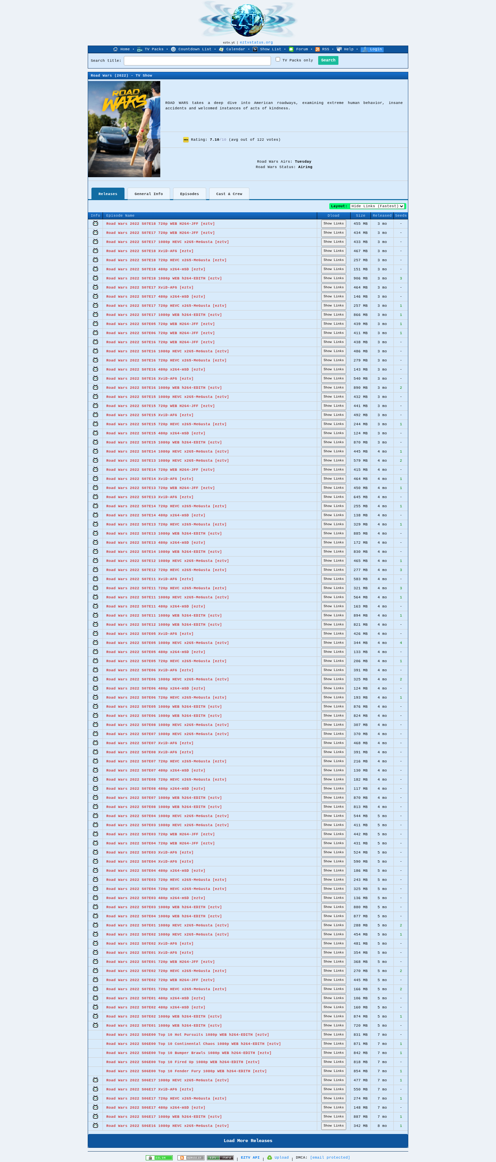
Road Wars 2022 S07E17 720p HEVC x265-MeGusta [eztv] (166, 306)
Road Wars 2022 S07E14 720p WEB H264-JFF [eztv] (160, 470)
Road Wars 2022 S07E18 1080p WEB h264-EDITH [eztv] (164, 278)
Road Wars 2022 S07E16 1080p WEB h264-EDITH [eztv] (164, 388)
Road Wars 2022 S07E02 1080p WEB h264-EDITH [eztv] (164, 1017)
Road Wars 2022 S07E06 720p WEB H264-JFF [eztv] (160, 333)
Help (349, 49)
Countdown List (195, 49)
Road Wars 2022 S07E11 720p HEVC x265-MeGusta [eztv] (166, 588)
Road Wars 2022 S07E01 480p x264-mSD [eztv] (155, 998)
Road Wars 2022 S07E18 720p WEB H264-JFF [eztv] (160, 224)
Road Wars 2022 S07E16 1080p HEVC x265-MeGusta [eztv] (167, 351)
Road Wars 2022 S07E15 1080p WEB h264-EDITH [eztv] (164, 442)
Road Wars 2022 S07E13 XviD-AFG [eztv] (150, 497)
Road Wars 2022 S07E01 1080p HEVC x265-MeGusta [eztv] (167, 925)
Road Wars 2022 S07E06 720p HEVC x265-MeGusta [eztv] (166, 698)
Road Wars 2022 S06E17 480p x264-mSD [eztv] (155, 1108)
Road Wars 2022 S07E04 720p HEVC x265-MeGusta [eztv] (166, 889)
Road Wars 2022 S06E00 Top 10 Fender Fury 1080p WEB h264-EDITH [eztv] (186, 1071)
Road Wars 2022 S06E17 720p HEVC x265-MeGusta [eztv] (166, 1099)
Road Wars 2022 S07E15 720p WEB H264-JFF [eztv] (160, 406)
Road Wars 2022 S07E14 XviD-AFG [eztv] (150, 479)
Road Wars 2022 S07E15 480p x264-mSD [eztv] (155, 433)
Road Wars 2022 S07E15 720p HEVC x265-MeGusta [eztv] (166, 424)
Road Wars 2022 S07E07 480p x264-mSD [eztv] (155, 770)
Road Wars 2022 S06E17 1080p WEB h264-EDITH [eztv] (164, 1117)
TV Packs (154, 49)
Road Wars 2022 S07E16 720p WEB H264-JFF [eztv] (160, 342)
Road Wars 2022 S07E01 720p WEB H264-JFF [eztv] (160, 962)
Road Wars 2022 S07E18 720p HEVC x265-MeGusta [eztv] (166, 260)
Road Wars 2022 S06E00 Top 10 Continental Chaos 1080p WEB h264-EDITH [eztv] (193, 1044)
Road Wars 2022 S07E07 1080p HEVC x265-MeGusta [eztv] (167, 734)
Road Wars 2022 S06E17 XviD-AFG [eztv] (150, 1089)
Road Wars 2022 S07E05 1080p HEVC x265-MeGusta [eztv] (167, 643)
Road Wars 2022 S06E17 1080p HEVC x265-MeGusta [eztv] (167, 1080)
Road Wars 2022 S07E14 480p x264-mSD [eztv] (155, 515)
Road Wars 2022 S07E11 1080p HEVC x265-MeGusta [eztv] (167, 597)
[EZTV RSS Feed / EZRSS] (190, 1159)
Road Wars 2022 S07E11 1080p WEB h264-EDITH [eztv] (164, 616)
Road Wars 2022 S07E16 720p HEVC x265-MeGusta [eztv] (166, 360)
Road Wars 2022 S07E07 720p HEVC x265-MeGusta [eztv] (166, 761)
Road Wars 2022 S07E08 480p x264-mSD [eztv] (155, 789)
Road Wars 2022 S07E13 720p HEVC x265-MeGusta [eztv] (166, 524)
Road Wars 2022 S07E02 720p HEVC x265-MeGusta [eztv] (166, 971)
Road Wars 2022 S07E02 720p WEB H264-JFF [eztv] (160, 980)
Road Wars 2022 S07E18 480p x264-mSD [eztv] (155, 269)
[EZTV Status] (220, 1159)
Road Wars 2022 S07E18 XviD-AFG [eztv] (150, 251)
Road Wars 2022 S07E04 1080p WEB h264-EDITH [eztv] (164, 916)
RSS (325, 49)
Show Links (334, 223)
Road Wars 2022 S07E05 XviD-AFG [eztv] (150, 634)
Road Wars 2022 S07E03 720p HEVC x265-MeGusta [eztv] (166, 880)
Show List (270, 49)
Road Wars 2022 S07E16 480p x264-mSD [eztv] (155, 370)
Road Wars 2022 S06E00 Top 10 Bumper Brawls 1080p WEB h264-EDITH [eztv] (189, 1053)
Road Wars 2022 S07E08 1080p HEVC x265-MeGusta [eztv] (167, 725)
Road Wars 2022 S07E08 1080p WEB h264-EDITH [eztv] (164, 807)
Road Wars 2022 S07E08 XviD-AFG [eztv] (150, 752)
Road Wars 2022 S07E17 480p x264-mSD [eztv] (155, 297)
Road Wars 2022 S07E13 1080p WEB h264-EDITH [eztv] (164, 534)
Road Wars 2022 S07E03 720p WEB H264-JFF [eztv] (160, 834)
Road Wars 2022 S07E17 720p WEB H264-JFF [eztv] (160, 233)
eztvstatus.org (256, 42)
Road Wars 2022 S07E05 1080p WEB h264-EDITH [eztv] (164, 707)
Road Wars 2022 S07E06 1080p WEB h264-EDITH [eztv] (164, 716)
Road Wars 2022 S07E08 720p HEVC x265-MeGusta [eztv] (166, 780)
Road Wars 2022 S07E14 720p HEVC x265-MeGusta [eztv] (166, 506)
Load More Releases (248, 1140)
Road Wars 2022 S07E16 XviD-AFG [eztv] (150, 379)
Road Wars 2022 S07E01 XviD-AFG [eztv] (150, 953)
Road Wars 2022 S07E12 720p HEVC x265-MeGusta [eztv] (166, 570)
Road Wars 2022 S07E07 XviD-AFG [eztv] (150, 743)
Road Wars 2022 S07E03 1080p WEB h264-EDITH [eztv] (164, 907)
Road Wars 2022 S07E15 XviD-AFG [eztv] (150, 415)
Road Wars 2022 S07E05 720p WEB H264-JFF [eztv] (160, 324)
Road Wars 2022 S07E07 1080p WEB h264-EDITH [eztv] (164, 798)
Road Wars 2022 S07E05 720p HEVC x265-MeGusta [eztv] (166, 661)
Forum (302, 49)
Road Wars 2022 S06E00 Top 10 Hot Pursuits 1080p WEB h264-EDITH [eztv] (187, 1035)
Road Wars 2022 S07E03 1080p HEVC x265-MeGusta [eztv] (167, 825)
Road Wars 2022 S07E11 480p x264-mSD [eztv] (155, 606)
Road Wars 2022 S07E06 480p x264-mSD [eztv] (155, 688)
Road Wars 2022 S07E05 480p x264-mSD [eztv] (155, 652)
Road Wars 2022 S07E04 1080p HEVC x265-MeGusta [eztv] (167, 816)
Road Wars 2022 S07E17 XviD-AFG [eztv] (150, 288)
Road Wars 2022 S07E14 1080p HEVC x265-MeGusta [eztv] (167, 452)
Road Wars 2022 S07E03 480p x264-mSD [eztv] (155, 898)
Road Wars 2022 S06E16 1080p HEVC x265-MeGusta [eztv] (167, 1126)
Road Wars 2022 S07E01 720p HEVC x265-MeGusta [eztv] (166, 989)
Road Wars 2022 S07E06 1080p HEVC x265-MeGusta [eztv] (167, 679)
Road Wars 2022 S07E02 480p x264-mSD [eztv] (155, 1007)
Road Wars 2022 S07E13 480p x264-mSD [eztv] (155, 543)
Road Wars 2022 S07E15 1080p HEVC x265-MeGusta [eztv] (167, 397)
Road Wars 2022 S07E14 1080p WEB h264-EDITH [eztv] (164, 552)
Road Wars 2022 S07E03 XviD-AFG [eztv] (150, 852)
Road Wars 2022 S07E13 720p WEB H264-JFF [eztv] (160, 488)
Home (125, 49)
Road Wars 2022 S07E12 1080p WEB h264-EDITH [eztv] (164, 625)
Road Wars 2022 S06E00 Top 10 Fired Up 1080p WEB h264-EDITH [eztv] (183, 1062)
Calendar (235, 49)
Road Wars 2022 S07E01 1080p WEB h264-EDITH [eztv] (164, 1026)
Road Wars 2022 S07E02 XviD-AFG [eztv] (150, 944)
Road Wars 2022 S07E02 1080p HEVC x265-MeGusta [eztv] (167, 935)
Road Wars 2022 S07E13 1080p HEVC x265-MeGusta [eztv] (167, 461)
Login (376, 49)
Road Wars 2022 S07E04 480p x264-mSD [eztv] (155, 871)
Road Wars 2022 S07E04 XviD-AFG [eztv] (150, 862)
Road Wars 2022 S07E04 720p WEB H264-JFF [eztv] (160, 843)
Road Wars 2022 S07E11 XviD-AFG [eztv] (150, 579)
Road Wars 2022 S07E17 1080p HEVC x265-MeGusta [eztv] (167, 242)
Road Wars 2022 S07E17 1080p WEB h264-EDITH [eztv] (164, 315)
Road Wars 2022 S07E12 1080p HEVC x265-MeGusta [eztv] (167, 561)
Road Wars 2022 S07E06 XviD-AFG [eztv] (150, 670)
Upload (282, 1158)
